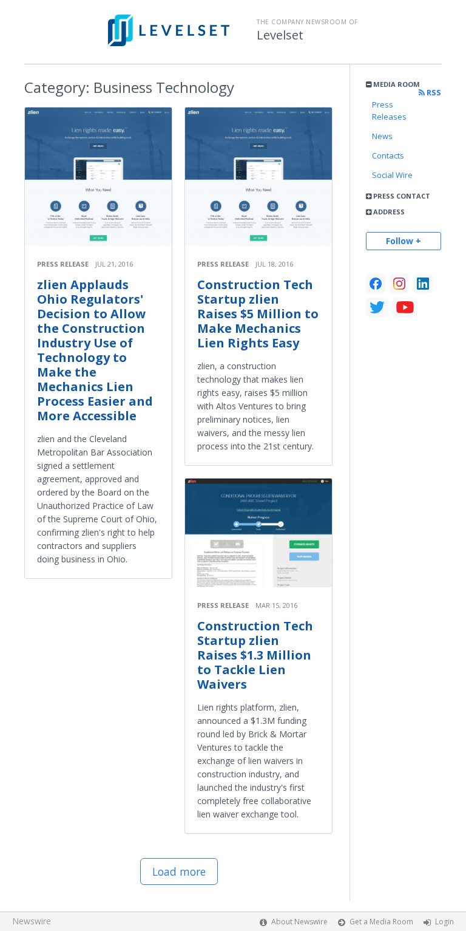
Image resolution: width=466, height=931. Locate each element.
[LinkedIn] (423, 283)
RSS (433, 93)
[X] (377, 307)
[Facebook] (375, 283)
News (382, 136)
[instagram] (399, 283)
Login (444, 921)
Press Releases (389, 110)
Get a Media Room (381, 921)
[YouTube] (405, 307)
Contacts (388, 155)
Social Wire (392, 174)
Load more (179, 871)
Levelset (280, 35)
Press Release (63, 263)
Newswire (31, 921)
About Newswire (299, 921)
